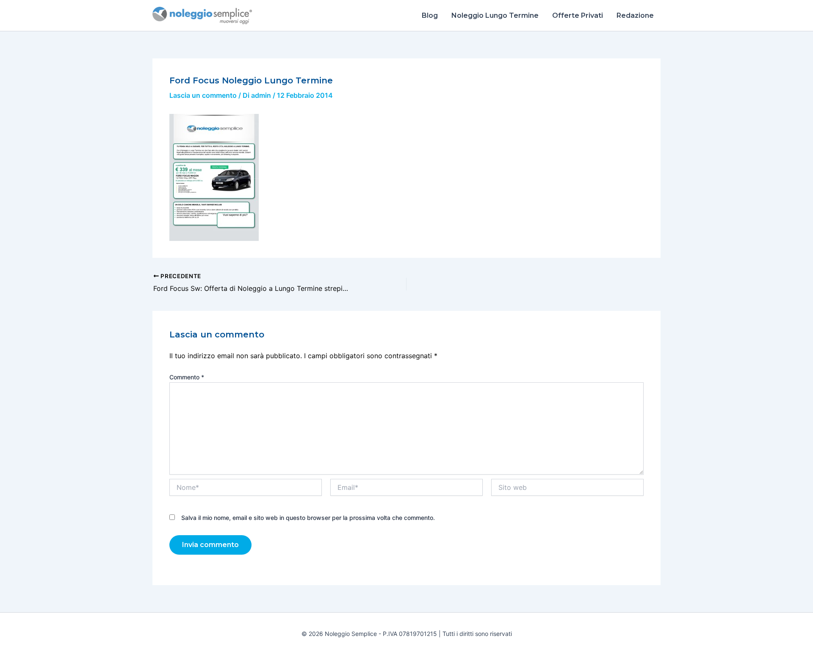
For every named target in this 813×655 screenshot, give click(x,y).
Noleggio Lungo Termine (495, 15)
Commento (186, 377)
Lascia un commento (203, 95)
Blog (430, 15)
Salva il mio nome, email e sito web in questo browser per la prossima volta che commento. (308, 517)
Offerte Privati (577, 15)
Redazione (635, 15)
